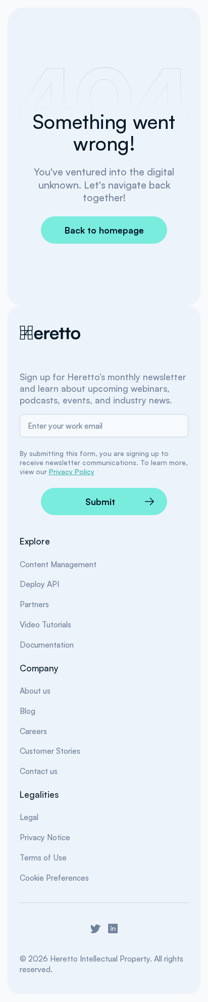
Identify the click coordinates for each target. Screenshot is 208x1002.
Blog (27, 711)
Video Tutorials (45, 624)
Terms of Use (43, 857)
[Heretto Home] (51, 333)
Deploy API (39, 584)
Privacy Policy (71, 471)
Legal (29, 817)
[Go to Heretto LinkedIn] (113, 928)
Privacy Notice (45, 837)
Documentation (47, 645)
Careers (33, 731)
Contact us (39, 771)
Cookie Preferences (54, 878)
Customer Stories (50, 751)
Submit (100, 501)
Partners (34, 604)
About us (35, 691)
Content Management (58, 564)
